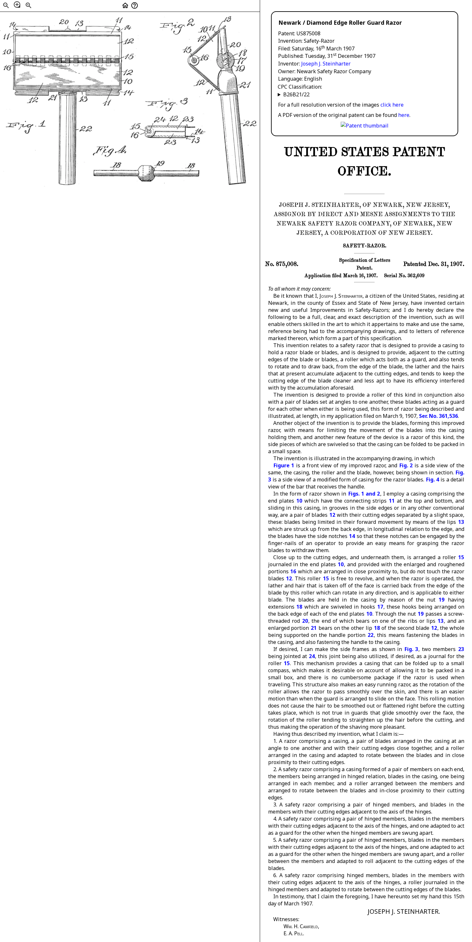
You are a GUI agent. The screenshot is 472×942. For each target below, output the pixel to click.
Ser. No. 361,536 (438, 415)
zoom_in (28, 5)
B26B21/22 (296, 94)
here (403, 115)
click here (392, 104)
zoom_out (6, 5)
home (125, 5)
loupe (17, 4)
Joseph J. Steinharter (326, 63)
